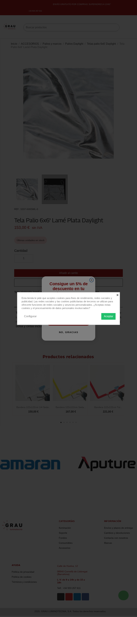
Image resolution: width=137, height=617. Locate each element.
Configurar (30, 316)
